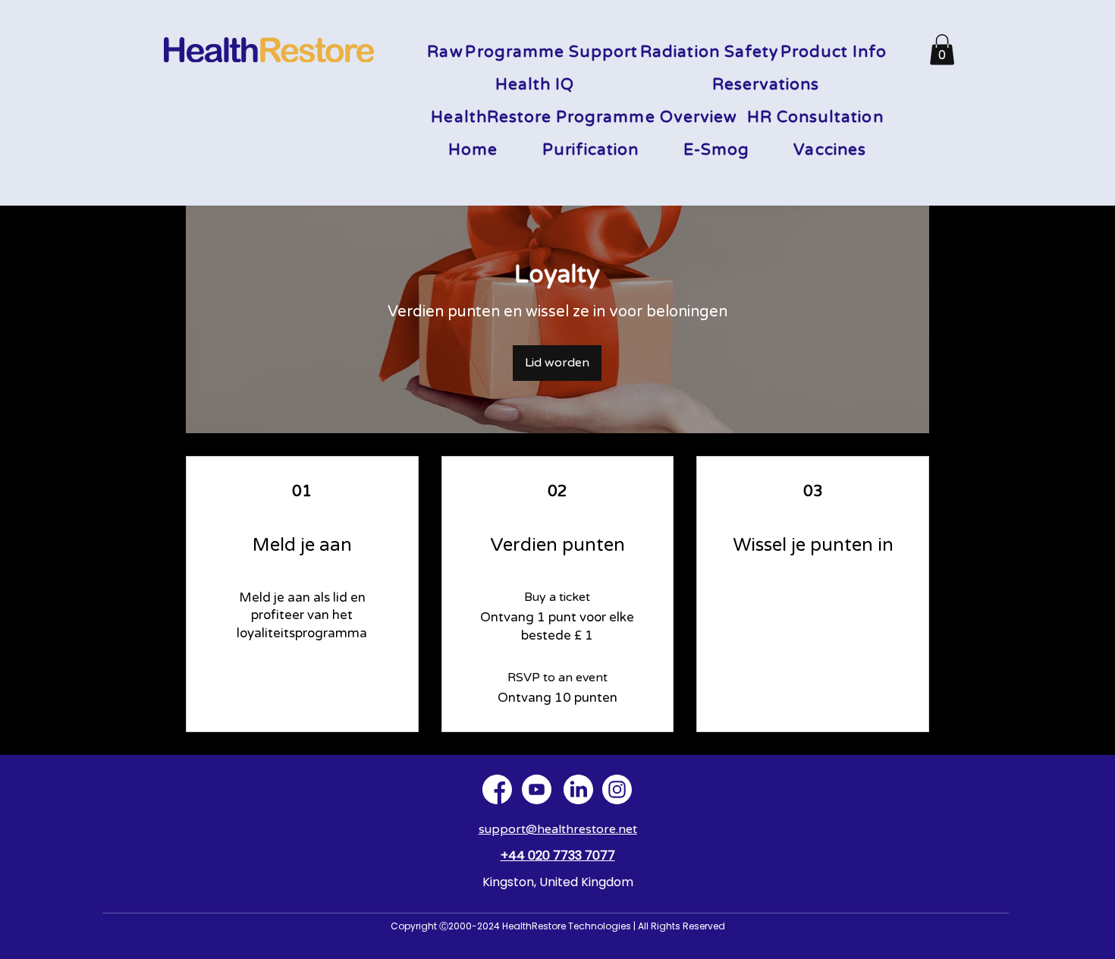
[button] (942, 49)
